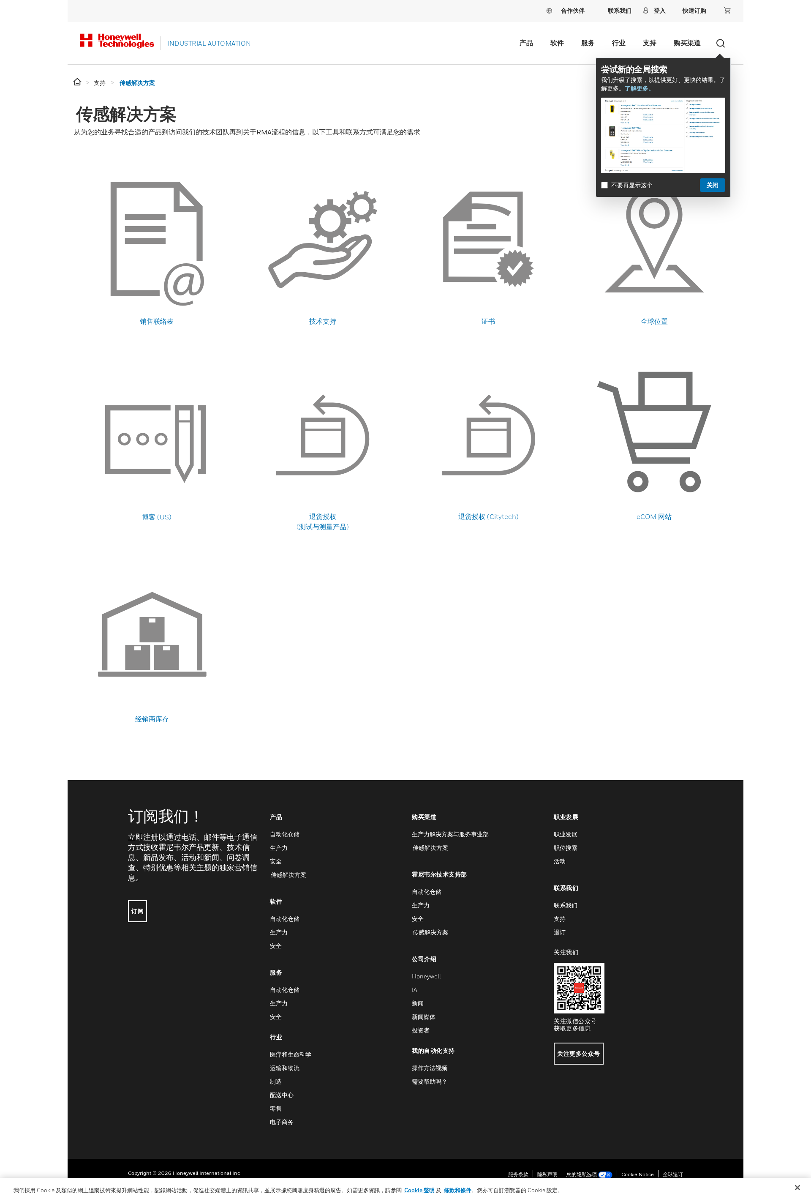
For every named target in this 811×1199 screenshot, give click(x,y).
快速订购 (694, 10)
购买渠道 (687, 42)
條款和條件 (457, 1190)
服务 (588, 42)
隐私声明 (547, 1174)
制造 (276, 1081)
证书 (488, 321)
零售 (276, 1108)
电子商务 (282, 1121)
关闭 (712, 184)
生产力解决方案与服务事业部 (450, 834)
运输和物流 (284, 1067)
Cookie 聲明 (419, 1190)
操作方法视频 (429, 1067)
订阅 (137, 911)
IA (414, 989)
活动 (560, 861)
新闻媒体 (423, 1016)
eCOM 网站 (654, 516)
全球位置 (654, 321)
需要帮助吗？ (429, 1081)
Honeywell (426, 976)
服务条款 (518, 1174)
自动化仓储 (284, 834)
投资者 (421, 1030)
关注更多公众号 (578, 1053)
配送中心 (282, 1094)
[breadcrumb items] (77, 82)
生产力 (279, 847)
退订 (560, 932)
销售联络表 (157, 321)
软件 (557, 42)
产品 (526, 42)
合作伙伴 (573, 10)
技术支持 (322, 321)
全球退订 (673, 1174)
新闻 (418, 1003)
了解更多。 (639, 88)
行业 (619, 42)
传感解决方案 (288, 874)
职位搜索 (565, 847)
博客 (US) (156, 517)
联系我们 (565, 905)
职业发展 (565, 834)
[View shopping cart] (727, 10)
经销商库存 (152, 719)
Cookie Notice (637, 1174)
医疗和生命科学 (290, 1054)
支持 (649, 42)
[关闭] (797, 1187)
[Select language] (549, 10)
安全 (276, 861)
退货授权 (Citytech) (488, 516)
